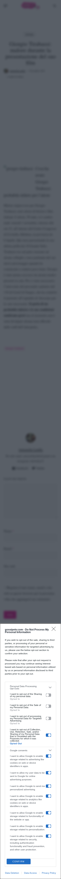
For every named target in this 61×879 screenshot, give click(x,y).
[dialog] (30, 751)
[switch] (48, 695)
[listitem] (30, 687)
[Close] (55, 630)
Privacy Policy (49, 873)
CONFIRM (19, 861)
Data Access (30, 873)
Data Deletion (12, 873)
